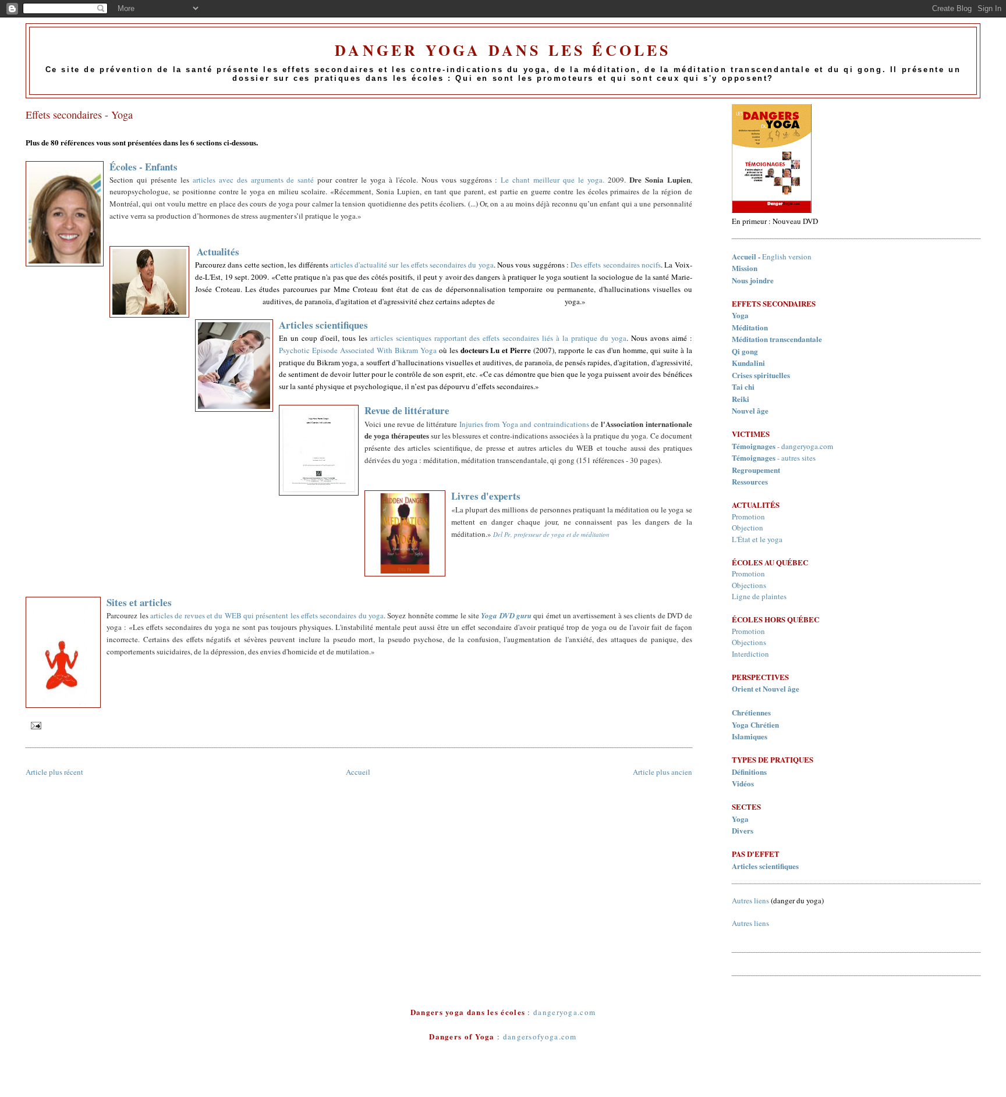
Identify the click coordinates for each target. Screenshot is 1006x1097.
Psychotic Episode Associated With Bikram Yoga (358, 350)
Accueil (358, 772)
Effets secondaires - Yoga (79, 115)
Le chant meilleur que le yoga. (552, 179)
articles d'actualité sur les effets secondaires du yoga (412, 264)
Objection (747, 527)
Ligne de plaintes (759, 596)
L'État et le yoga (757, 539)
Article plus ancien (662, 772)
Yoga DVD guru (506, 615)
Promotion (748, 516)
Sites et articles (139, 602)
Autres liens (750, 900)
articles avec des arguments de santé (253, 179)
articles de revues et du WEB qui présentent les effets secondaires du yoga (267, 615)
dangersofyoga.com (540, 1036)
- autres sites (774, 458)
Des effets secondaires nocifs (616, 264)
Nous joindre (753, 280)
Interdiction (750, 654)
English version (787, 256)
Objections (749, 585)
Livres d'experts (485, 496)
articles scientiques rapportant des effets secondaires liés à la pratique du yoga (498, 338)
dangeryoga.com (807, 446)
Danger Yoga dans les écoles (503, 50)
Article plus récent (54, 772)
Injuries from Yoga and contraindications (525, 424)
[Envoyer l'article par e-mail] (35, 725)
